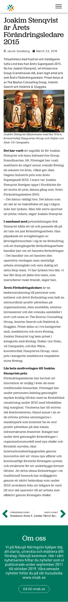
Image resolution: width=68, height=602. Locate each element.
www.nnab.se (34, 577)
